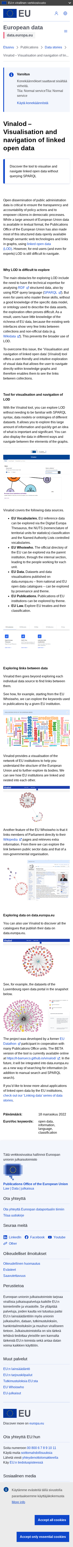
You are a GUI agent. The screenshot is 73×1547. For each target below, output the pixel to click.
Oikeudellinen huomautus (21, 1263)
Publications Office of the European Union (35, 1184)
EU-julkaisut (12, 1393)
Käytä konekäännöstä (32, 103)
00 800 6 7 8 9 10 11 (41, 1448)
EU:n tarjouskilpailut (17, 1375)
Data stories (53, 47)
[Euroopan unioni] (27, 13)
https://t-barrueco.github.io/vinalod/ (31, 1058)
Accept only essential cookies (43, 1536)
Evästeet (9, 1269)
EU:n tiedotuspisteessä (26, 1462)
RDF (21, 287)
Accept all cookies (52, 1520)
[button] (65, 13)
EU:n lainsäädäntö (16, 1369)
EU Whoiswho (13, 1387)
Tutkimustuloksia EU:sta (20, 1381)
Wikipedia (10, 839)
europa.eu (36, 1423)
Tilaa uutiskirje (13, 1215)
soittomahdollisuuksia (36, 1452)
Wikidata (9, 336)
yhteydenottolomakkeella (40, 1457)
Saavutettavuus (14, 1275)
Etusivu (8, 47)
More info (18, 1502)
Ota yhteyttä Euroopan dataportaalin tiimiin (33, 1209)
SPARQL (50, 292)
